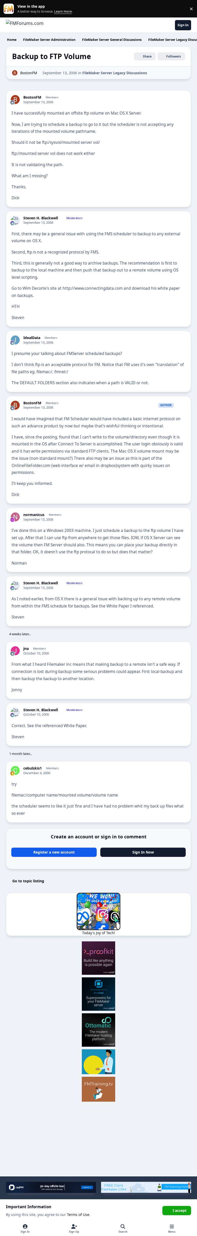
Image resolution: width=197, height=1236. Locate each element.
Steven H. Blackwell (40, 218)
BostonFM (28, 72)
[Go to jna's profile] (15, 650)
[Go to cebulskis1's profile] (15, 770)
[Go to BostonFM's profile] (14, 73)
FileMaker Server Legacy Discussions (114, 72)
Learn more (10, 8)
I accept (179, 1210)
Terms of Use (78, 1214)
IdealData (31, 337)
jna (26, 648)
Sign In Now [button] (143, 852)
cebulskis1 (32, 768)
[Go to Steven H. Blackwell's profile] (15, 220)
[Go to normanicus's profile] (15, 516)
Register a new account (54, 852)
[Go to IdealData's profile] (15, 339)
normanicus (33, 514)
